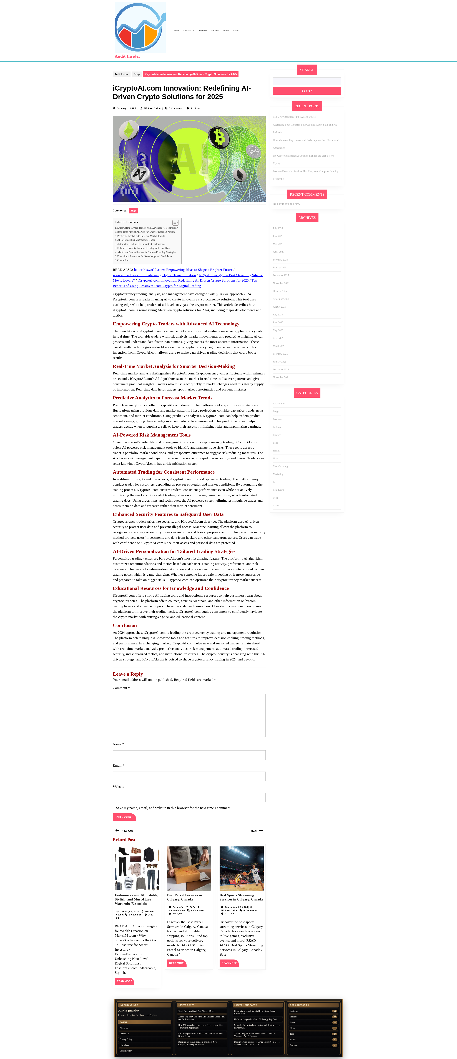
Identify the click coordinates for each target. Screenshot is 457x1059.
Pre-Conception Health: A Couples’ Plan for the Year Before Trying (200, 1034)
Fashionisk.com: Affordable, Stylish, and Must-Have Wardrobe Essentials (136, 899)
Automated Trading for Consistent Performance (141, 244)
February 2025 (280, 354)
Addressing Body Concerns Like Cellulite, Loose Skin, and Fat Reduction (201, 1018)
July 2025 (278, 314)
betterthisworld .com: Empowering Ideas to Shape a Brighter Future (183, 270)
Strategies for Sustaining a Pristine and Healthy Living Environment (257, 1026)
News (235, 30)
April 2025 (278, 338)
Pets (275, 482)
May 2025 (278, 330)
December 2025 (281, 275)
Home (176, 30)
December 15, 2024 (184, 907)
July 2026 (278, 228)
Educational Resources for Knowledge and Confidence (144, 256)
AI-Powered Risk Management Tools (136, 240)
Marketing (278, 474)
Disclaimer (124, 1045)
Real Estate (278, 490)
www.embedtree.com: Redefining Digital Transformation (154, 275)
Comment (121, 688)
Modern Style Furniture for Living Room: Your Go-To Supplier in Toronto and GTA (257, 1043)
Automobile (279, 403)
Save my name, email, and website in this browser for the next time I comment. (173, 808)
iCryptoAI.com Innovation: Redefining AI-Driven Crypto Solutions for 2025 (193, 280)
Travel (276, 505)
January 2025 (279, 361)
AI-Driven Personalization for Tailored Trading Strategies (146, 252)
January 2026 (279, 267)
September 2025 (281, 299)
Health (276, 450)
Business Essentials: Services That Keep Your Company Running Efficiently (197, 1043)
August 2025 (279, 306)
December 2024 (281, 369)
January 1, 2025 (126, 108)
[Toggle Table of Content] (174, 223)
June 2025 (278, 322)
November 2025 (281, 283)
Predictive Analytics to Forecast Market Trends (141, 236)
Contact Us (189, 30)
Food (275, 443)
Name (118, 744)
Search (307, 70)
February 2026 (280, 259)
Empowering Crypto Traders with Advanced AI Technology (147, 227)
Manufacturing (280, 466)
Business (203, 30)
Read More (125, 982)
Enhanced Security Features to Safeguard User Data (143, 248)
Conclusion (123, 260)
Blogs (226, 30)
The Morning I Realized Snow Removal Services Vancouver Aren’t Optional (255, 1034)
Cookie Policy (126, 1051)
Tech (275, 497)
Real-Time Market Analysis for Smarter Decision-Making (146, 232)
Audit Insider (127, 56)
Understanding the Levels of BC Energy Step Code (255, 1019)
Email (118, 765)
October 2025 (280, 291)
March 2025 (279, 346)
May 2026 (278, 244)
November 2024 (281, 377)
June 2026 (278, 236)
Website (118, 786)
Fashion (277, 427)
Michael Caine (152, 108)
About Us (124, 1028)
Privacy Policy (126, 1039)
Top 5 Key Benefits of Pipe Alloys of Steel (294, 117)
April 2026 (278, 252)
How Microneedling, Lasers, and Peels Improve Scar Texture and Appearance (200, 1026)
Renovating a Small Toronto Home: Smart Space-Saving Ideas (255, 1012)
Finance (215, 30)
